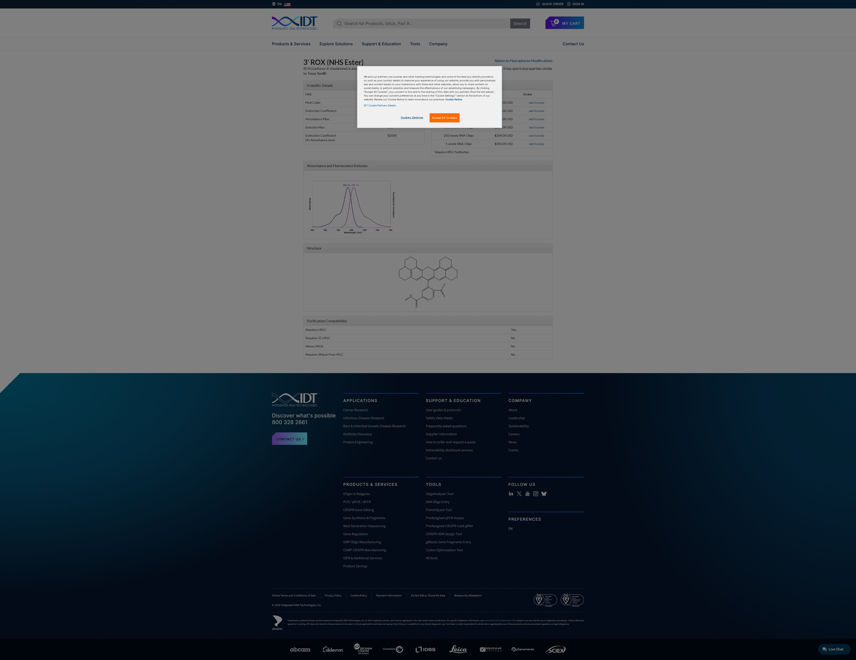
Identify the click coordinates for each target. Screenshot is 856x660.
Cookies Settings (412, 117)
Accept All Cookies (444, 117)
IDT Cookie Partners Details (380, 105)
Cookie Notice (453, 99)
